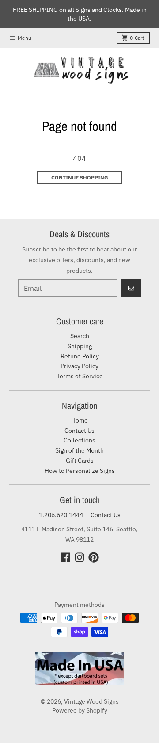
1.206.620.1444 (61, 515)
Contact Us (106, 515)
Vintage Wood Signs (91, 701)
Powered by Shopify (79, 710)
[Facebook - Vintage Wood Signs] (65, 557)
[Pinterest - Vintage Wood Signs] (93, 557)
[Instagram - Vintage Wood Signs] (79, 557)
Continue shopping (79, 177)
